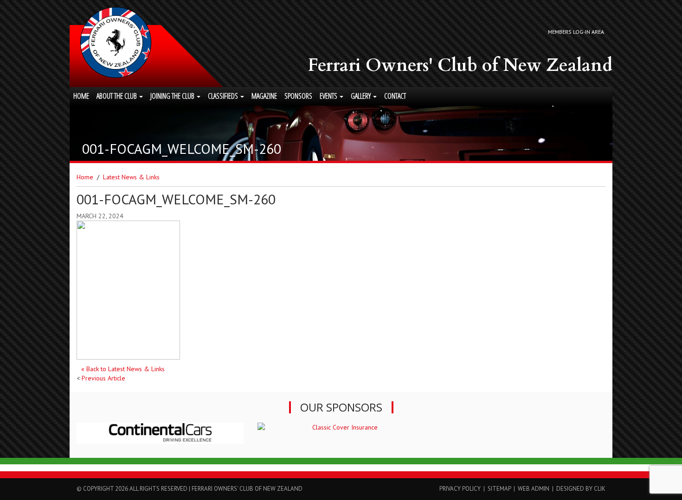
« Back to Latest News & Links (123, 369)
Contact (395, 96)
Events (329, 96)
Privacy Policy (460, 489)
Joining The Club (173, 96)
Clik (599, 489)
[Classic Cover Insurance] (341, 427)
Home (81, 96)
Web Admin (533, 489)
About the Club (117, 96)
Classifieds (223, 96)
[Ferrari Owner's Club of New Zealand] (116, 42)
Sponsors (298, 96)
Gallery (361, 96)
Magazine (264, 96)
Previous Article (103, 378)
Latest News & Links (131, 177)
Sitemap (499, 489)
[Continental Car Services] (160, 433)
